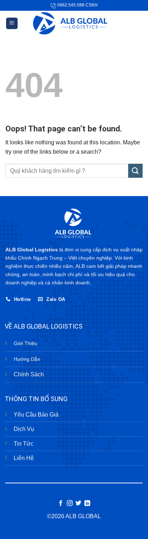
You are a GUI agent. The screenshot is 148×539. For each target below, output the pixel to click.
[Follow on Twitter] (78, 503)
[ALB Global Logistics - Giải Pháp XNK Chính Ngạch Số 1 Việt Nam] (74, 23)
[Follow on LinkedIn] (87, 503)
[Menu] (12, 23)
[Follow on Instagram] (70, 503)
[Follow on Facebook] (61, 503)
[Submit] (135, 171)
